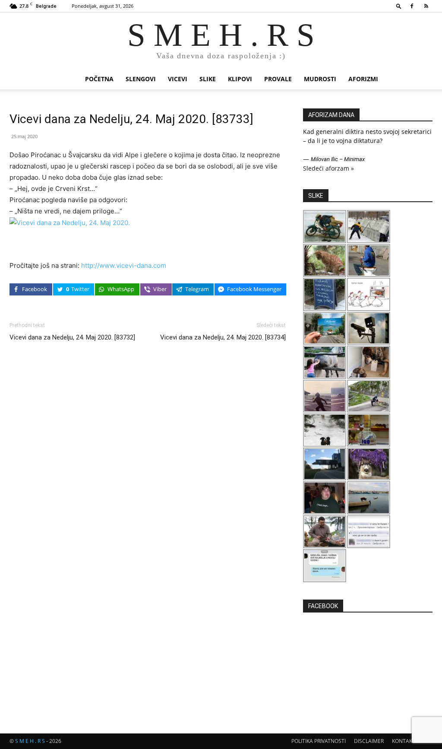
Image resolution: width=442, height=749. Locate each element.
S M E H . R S (30, 741)
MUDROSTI (320, 79)
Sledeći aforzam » (328, 168)
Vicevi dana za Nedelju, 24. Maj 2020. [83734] (223, 337)
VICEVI (177, 79)
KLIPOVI (240, 79)
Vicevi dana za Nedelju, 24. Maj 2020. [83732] (72, 337)
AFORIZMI (363, 79)
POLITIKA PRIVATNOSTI (318, 741)
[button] (398, 6)
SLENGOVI (141, 79)
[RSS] (426, 6)
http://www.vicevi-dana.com (123, 265)
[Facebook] (411, 6)
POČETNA (99, 79)
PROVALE (278, 79)
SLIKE (207, 79)
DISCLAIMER (369, 741)
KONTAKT (403, 741)
